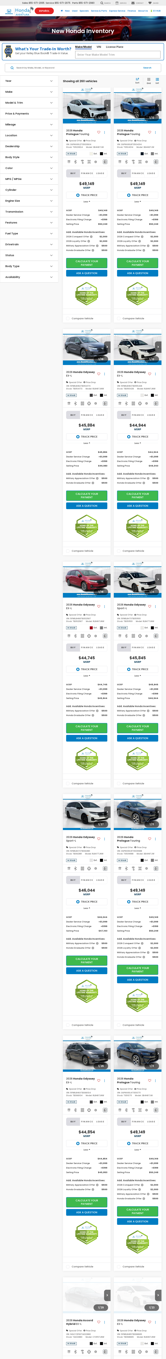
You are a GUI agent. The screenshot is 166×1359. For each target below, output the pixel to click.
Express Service (117, 10)
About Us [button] (143, 10)
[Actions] (104, 132)
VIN (99, 47)
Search (147, 67)
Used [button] (74, 10)
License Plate (114, 47)
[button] (107, 105)
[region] (86, 230)
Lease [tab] (100, 173)
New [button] (67, 10)
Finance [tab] (87, 173)
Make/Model (83, 47)
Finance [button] (132, 10)
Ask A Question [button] (86, 273)
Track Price (89, 195)
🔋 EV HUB (155, 10)
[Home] (62, 11)
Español (44, 11)
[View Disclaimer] (96, 161)
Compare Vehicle (82, 318)
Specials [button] (84, 10)
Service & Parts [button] (99, 10)
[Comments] (105, 162)
